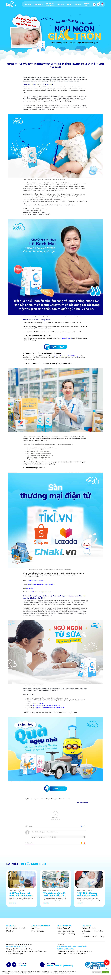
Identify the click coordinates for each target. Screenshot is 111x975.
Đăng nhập (83, 826)
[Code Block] (48, 837)
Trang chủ (28, 4)
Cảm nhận (78, 4)
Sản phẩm (38, 4)
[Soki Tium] (11, 4)
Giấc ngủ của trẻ (87, 4)
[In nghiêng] (35, 837)
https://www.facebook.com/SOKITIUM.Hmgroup (46, 705)
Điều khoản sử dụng (90, 928)
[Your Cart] (98, 4)
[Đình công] (39, 837)
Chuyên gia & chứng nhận (50, 4)
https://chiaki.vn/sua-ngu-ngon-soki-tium (39, 592)
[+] (55, 837)
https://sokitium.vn (38, 703)
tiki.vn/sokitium (30, 588)
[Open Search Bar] (94, 4)
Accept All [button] (105, 972)
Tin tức (69, 4)
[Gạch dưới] (37, 837)
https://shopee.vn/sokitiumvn (36, 580)
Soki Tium (35, 928)
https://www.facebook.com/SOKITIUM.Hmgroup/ (67, 356)
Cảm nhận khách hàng (66, 933)
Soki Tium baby (38, 931)
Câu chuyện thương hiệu (16, 928)
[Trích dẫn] (46, 837)
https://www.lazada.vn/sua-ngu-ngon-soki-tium (41, 584)
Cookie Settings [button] (97, 972)
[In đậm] (32, 837)
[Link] (51, 837)
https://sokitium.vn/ (66, 338)
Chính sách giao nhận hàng (93, 936)
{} (52, 837)
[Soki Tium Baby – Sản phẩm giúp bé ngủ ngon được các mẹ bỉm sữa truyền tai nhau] (22, 888)
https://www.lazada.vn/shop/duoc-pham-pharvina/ (50, 707)
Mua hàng (61, 4)
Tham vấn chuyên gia (65, 931)
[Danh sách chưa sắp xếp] (44, 837)
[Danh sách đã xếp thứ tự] (41, 837)
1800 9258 (10, 953)
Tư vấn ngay (55, 346)
